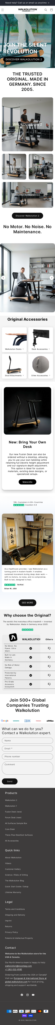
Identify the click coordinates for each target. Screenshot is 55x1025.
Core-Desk (10, 829)
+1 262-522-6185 (13, 969)
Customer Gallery (13, 869)
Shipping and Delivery (15, 915)
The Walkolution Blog (14, 881)
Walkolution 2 (11, 800)
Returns (8, 926)
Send (9, 781)
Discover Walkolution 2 (27, 216)
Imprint (8, 921)
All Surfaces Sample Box (16, 823)
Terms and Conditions (15, 909)
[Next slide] (52, 278)
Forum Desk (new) (13, 817)
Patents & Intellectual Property (19, 938)
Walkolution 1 (11, 806)
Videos (8, 863)
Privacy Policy (11, 932)
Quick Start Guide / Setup (17, 886)
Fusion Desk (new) (13, 812)
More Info (27, 482)
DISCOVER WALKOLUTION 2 (24, 59)
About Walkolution (13, 857)
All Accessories (12, 841)
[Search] (46, 10)
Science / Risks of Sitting (16, 875)
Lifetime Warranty (13, 892)
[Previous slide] (3, 278)
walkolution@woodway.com (18, 966)
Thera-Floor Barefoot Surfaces (19, 835)
